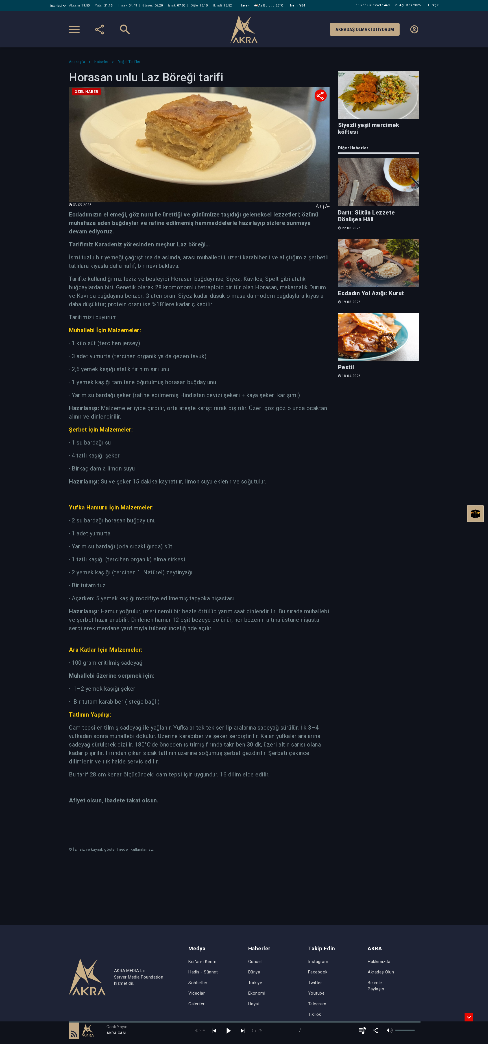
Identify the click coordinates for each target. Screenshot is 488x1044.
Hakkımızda (379, 961)
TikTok (314, 1014)
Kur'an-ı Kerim (202, 961)
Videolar (196, 993)
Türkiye (255, 982)
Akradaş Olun (381, 972)
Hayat (254, 1003)
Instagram (318, 961)
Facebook (318, 972)
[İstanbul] (58, 6)
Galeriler (196, 1003)
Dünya (254, 972)
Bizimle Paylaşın (376, 986)
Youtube (316, 993)
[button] (74, 1030)
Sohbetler (198, 982)
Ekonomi (256, 993)
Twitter (315, 982)
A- (327, 206)
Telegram (317, 1003)
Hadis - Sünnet (203, 972)
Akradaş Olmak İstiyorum (365, 29)
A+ (319, 206)
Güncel (255, 961)
